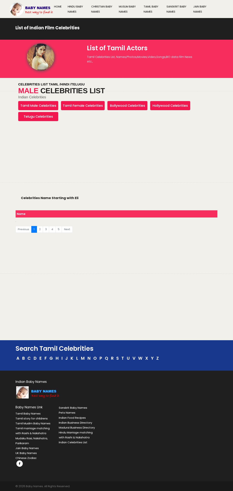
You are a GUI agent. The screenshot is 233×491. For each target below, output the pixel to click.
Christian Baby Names (101, 9)
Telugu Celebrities (38, 116)
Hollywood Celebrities (170, 105)
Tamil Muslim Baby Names (32, 423)
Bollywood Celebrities (127, 105)
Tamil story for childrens (31, 418)
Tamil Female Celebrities (83, 105)
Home (58, 6)
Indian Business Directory (75, 423)
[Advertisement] (116, 161)
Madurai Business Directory (77, 427)
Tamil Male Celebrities (38, 105)
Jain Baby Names (199, 9)
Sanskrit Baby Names (176, 9)
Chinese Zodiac (26, 458)
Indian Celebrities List (73, 442)
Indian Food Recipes (72, 418)
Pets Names (67, 413)
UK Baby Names (26, 453)
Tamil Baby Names (151, 9)
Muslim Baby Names (127, 9)
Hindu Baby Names (75, 9)
